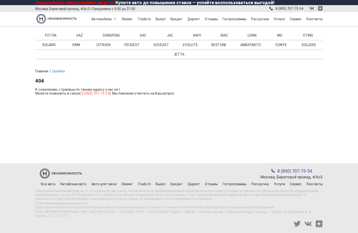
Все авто (48, 184)
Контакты (315, 19)
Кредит (176, 19)
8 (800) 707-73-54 (289, 8)
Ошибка (58, 71)
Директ (194, 19)
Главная (41, 71)
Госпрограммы (234, 19)
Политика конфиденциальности (61, 203)
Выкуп (161, 19)
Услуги (279, 19)
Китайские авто (73, 184)
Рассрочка (260, 19)
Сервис (296, 19)
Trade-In (144, 19)
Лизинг (127, 19)
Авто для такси (103, 184)
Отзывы (211, 19)
